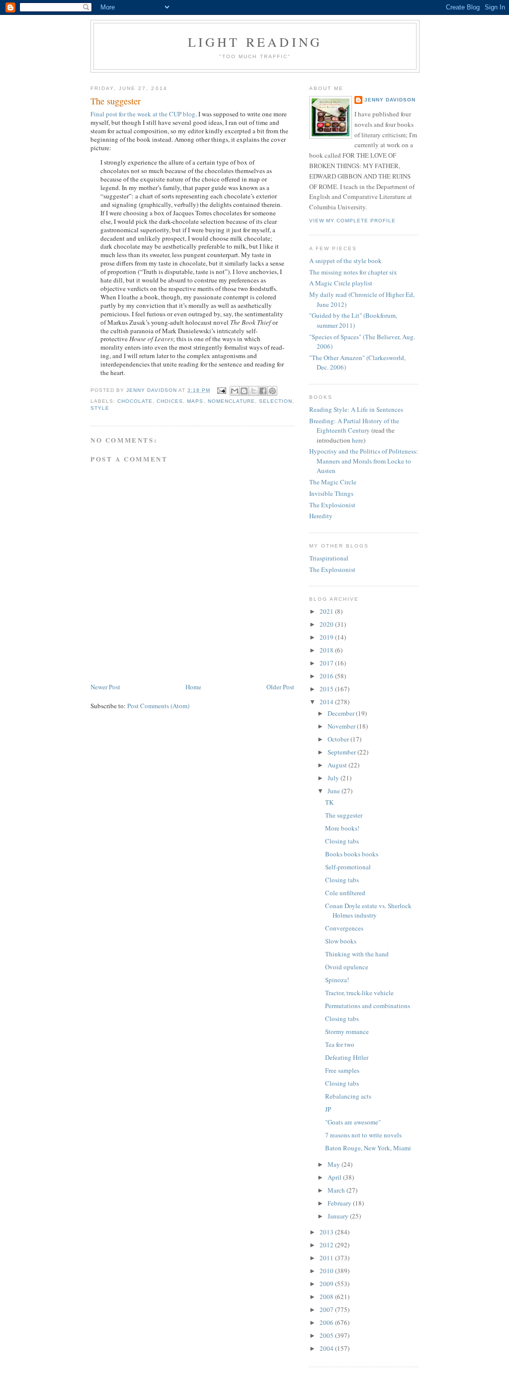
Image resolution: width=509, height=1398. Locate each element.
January (339, 1216)
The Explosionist (332, 504)
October (339, 739)
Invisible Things (331, 493)
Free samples (342, 1070)
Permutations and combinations (367, 1005)
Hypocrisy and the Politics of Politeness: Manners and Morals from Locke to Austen (363, 461)
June (334, 790)
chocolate (135, 401)
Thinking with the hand (357, 953)
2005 (327, 1335)
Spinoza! (337, 979)
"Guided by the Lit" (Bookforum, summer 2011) (353, 320)
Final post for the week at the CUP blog (142, 113)
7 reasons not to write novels (363, 1134)
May (334, 1164)
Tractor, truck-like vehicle (359, 992)
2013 (327, 1231)
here (357, 440)
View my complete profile (352, 220)
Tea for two (339, 1044)
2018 (327, 650)
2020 (327, 624)
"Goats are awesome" (353, 1122)
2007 (327, 1309)
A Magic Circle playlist (340, 283)
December (342, 713)
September (342, 751)
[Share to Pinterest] (272, 391)
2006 (327, 1322)
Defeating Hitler (346, 1057)
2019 (327, 637)
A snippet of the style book (345, 260)
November (342, 726)
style (99, 408)
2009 (327, 1283)
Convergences (344, 928)
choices (170, 401)
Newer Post (105, 686)
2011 (327, 1257)
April (335, 1177)
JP (328, 1109)
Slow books (340, 940)
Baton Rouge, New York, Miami (368, 1147)
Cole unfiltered (345, 892)
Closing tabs (342, 841)
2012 (327, 1244)
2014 (327, 701)
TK (329, 802)
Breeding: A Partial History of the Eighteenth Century (354, 425)
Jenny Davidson (390, 99)
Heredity (321, 515)
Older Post (280, 686)
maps (195, 401)
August (338, 764)
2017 (327, 662)
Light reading (255, 41)
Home (193, 686)
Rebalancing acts (348, 1096)
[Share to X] (253, 391)
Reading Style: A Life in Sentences (356, 409)
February (340, 1203)
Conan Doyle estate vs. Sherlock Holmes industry (368, 910)
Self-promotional (348, 866)
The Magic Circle (332, 481)
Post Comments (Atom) (158, 705)
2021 (327, 611)
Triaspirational (328, 558)
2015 (327, 688)
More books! (342, 828)
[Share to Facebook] (263, 391)
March (337, 1190)
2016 (327, 675)
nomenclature (231, 401)
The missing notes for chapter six (353, 272)
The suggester (343, 815)
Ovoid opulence (346, 966)
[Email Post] (221, 390)
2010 (327, 1270)
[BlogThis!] (244, 391)
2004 (327, 1348)
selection (275, 401)
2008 (327, 1296)
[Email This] (235, 391)
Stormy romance (347, 1031)
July (334, 777)
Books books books (351, 853)
